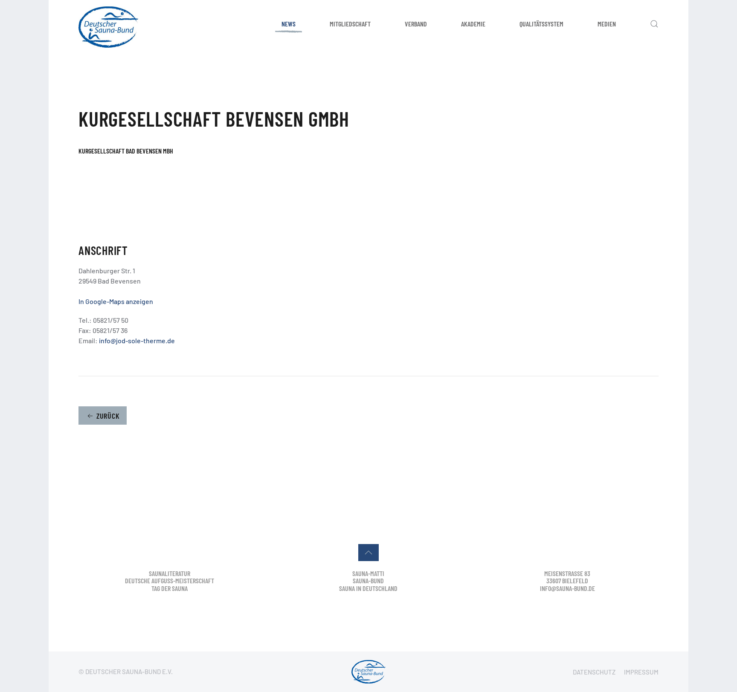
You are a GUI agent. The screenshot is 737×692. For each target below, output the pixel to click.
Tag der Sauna (169, 588)
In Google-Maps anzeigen (115, 301)
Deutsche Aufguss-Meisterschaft (169, 580)
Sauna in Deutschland (368, 588)
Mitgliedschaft (350, 24)
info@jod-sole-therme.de (137, 340)
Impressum (641, 672)
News (288, 24)
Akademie (473, 24)
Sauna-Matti (368, 573)
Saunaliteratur (169, 573)
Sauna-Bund (368, 580)
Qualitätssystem (541, 24)
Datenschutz (594, 672)
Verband (416, 24)
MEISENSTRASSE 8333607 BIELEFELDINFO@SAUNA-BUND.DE (567, 580)
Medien (607, 24)
